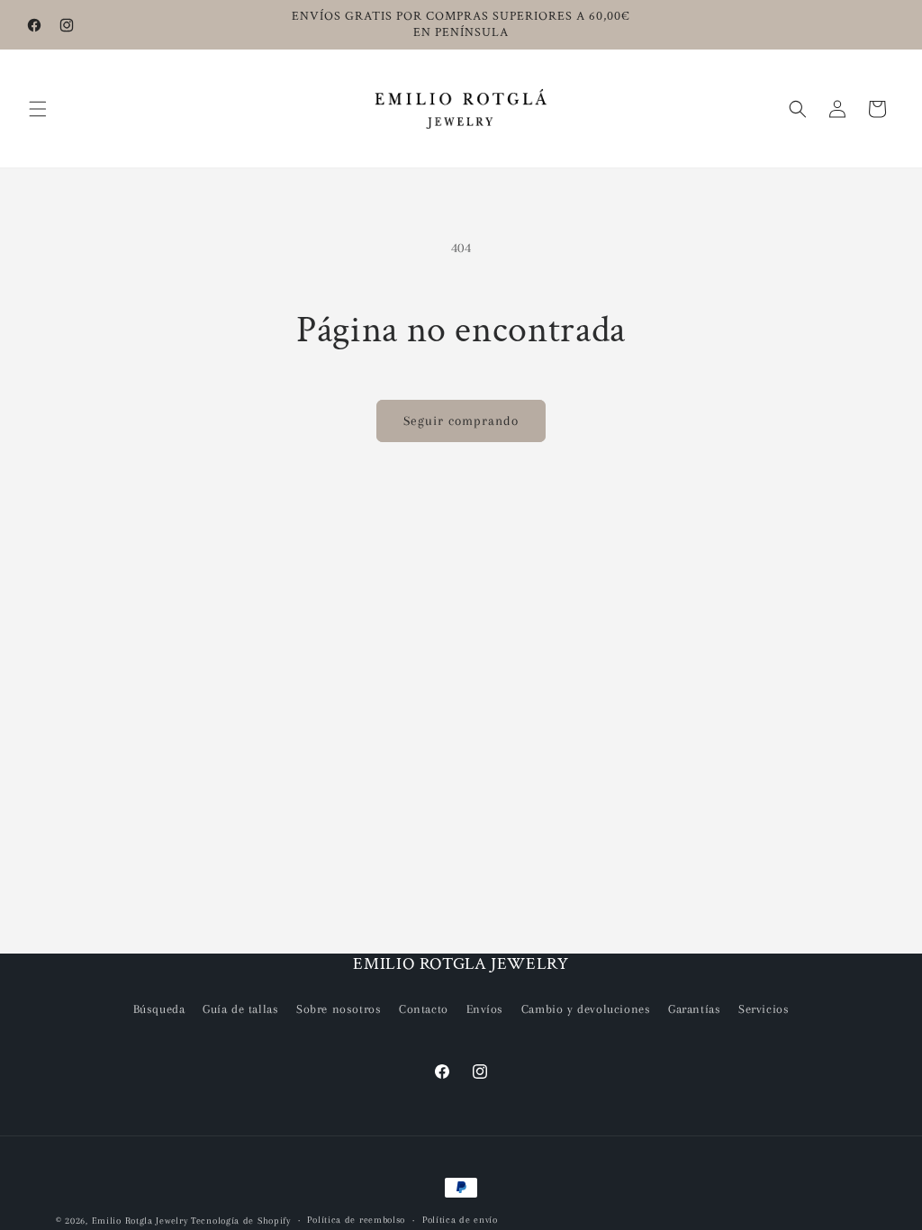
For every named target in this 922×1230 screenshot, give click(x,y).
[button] (38, 109)
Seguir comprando (461, 420)
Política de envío (460, 1219)
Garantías (694, 1009)
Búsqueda (159, 1009)
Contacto (423, 1009)
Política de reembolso (356, 1219)
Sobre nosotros (338, 1009)
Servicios (763, 1009)
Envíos (485, 1009)
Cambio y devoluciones (586, 1009)
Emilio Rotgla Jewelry (140, 1220)
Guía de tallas (240, 1009)
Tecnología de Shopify (241, 1220)
